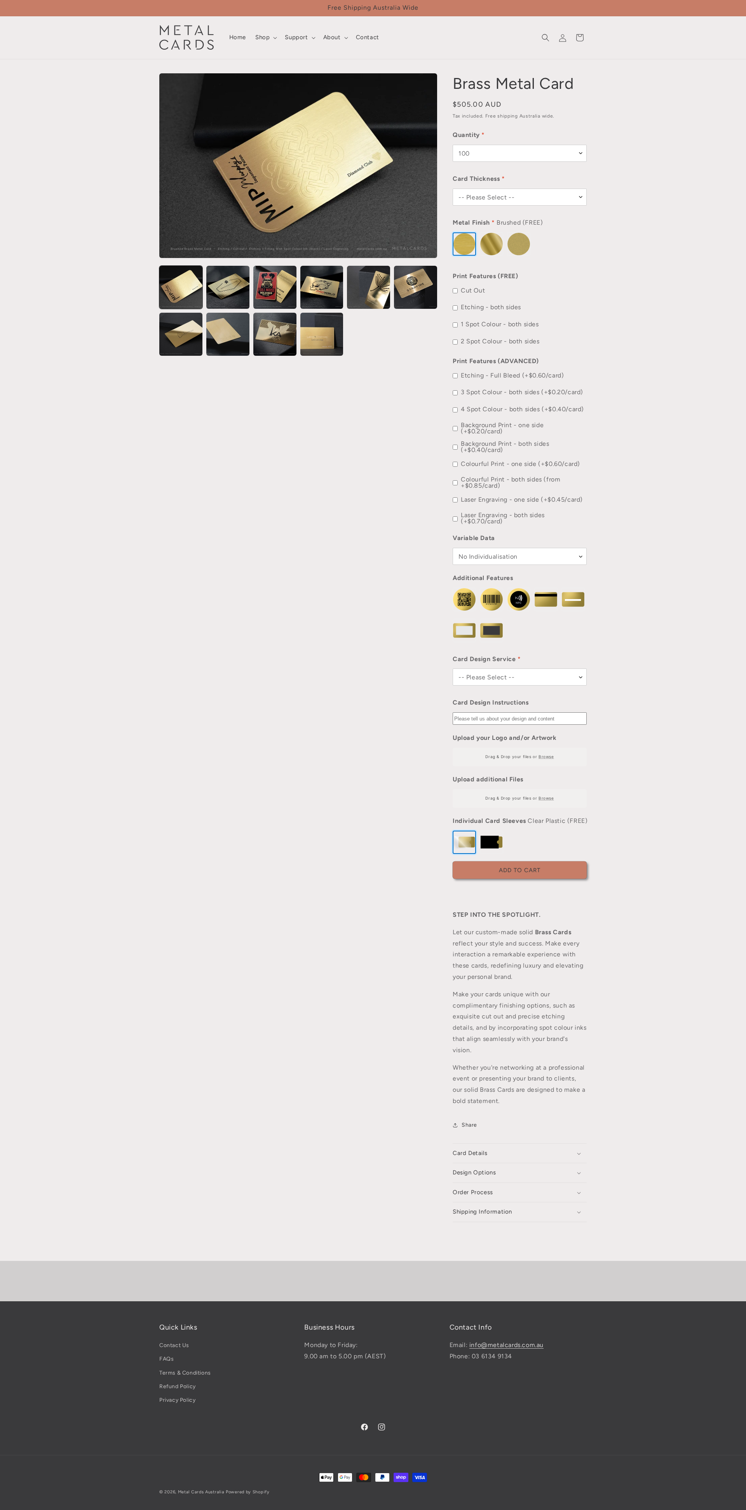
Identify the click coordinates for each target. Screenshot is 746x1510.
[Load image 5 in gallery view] (368, 287)
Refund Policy (177, 1386)
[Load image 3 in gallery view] (274, 287)
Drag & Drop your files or (519, 756)
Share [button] (469, 1125)
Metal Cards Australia (201, 1491)
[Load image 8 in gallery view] (227, 334)
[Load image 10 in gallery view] (321, 334)
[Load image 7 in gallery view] (180, 334)
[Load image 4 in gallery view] (321, 287)
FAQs (166, 1359)
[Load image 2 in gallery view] (227, 287)
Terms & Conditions (185, 1373)
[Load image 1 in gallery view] (180, 287)
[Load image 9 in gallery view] (274, 334)
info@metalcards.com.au (506, 1345)
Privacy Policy (177, 1400)
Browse (546, 756)
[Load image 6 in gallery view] (415, 287)
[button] (265, 37)
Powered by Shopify (248, 1491)
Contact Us (174, 1345)
